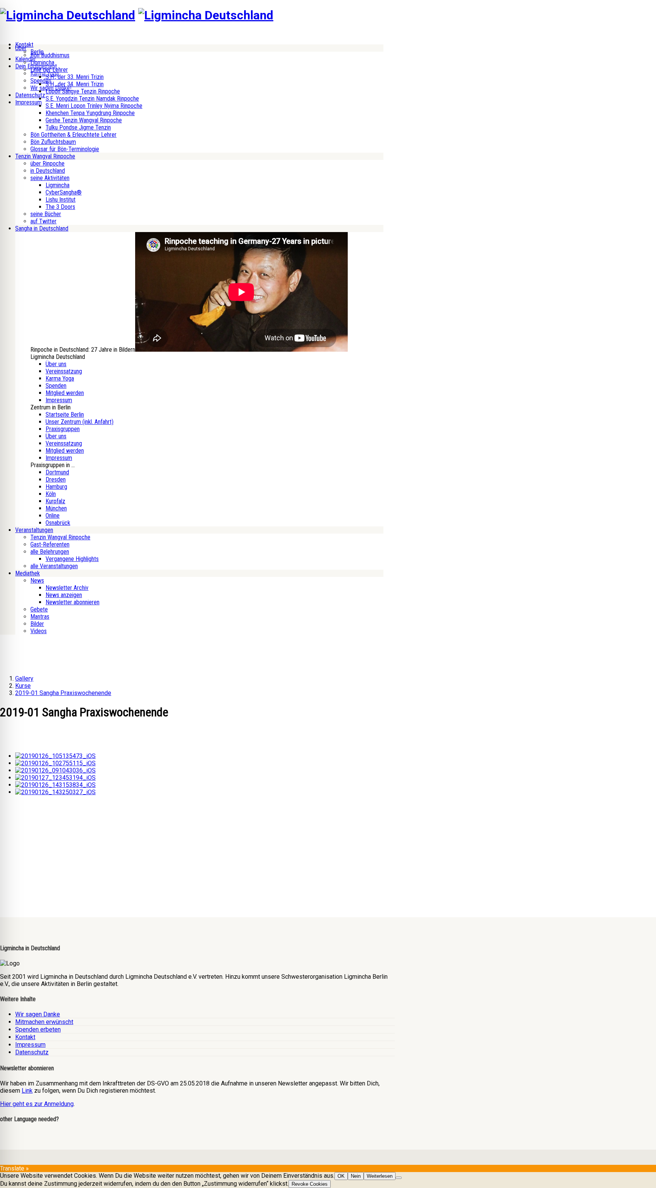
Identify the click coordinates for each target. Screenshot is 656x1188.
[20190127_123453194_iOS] (55, 777)
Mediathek (27, 573)
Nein (356, 1176)
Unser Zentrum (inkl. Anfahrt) (80, 421)
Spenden (56, 385)
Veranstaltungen (34, 530)
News (37, 580)
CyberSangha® (64, 192)
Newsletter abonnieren (72, 602)
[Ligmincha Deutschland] (67, 15)
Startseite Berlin (65, 414)
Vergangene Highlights (72, 558)
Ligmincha (42, 62)
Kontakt (25, 1037)
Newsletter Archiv (67, 587)
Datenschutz (30, 95)
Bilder (37, 623)
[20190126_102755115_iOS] (55, 763)
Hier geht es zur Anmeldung (37, 1103)
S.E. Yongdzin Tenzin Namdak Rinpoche (92, 98)
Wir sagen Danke (37, 1014)
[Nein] (399, 1178)
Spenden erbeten (38, 1029)
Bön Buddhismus (49, 55)
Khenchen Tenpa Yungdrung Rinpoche (90, 113)
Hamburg (56, 486)
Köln (51, 494)
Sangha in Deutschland (41, 228)
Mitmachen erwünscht (44, 1021)
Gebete (39, 609)
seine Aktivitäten (49, 178)
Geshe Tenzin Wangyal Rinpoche (84, 120)
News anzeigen (64, 595)
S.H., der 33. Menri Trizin (75, 77)
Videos (38, 631)
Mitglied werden (65, 393)
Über (21, 48)
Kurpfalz (55, 501)
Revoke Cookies (310, 1184)
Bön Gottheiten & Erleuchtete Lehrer (73, 134)
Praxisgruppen (63, 429)
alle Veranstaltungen (54, 566)
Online (53, 515)
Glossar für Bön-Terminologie (64, 149)
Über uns (56, 364)
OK (341, 1176)
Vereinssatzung (64, 371)
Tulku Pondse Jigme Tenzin (78, 127)
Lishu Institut (61, 199)
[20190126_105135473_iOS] (55, 756)
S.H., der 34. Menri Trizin (75, 84)
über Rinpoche (47, 163)
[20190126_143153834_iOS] (55, 784)
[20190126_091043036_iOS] (55, 770)
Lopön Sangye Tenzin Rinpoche (83, 91)
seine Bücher (45, 214)
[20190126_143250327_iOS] (55, 792)
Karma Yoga (60, 378)
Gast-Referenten (49, 544)
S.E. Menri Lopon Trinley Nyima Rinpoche (94, 105)
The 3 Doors (60, 206)
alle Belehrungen (49, 551)
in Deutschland (47, 170)
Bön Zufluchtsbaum (53, 141)
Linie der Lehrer (49, 69)
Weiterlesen (380, 1176)
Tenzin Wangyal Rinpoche (45, 156)
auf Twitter (43, 221)
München (56, 508)
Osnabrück (58, 522)
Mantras (39, 616)
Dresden (56, 479)
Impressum (28, 102)
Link (27, 1090)
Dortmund (57, 472)
